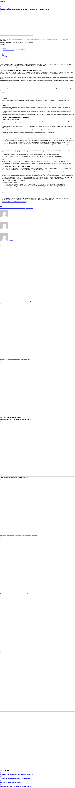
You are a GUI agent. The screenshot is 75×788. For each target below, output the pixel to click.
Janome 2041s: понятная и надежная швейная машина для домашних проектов (15, 778)
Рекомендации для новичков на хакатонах (9, 55)
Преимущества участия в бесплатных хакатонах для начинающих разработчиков (15, 52)
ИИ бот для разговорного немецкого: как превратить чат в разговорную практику (15, 786)
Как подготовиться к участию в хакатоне (9, 53)
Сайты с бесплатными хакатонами (8, 50)
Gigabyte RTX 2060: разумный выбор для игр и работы (10, 231)
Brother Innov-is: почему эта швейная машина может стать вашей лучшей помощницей (16, 208)
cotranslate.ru (2, 1)
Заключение (5, 56)
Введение (4, 48)
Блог (1, 6)
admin (9, 228)
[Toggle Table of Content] (1, 46)
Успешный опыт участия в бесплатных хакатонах (10, 54)
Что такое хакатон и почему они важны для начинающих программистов (14, 49)
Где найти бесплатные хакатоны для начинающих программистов (24, 9)
